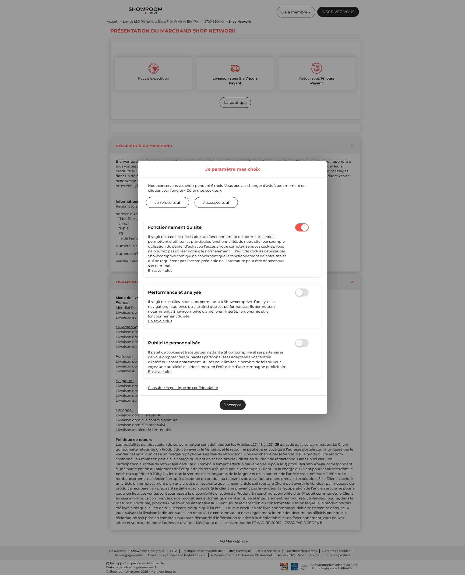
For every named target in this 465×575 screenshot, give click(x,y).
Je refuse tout (168, 202)
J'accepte (232, 404)
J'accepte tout (216, 202)
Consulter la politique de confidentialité (183, 387)
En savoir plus (160, 270)
